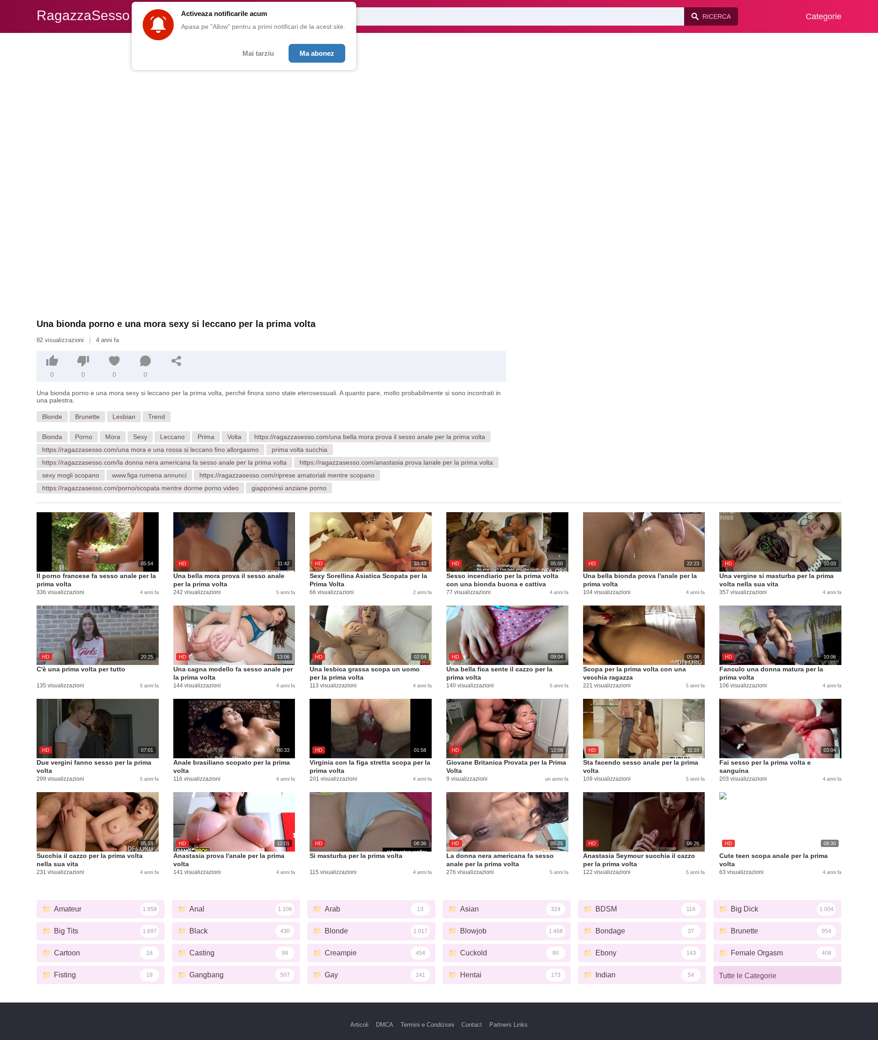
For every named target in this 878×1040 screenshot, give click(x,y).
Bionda (52, 436)
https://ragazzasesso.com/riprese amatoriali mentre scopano (287, 475)
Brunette (87, 416)
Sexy (140, 436)
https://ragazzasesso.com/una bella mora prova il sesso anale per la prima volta (369, 436)
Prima (206, 436)
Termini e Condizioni (427, 1024)
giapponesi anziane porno (289, 488)
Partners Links (508, 1024)
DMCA (384, 1024)
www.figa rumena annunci (149, 475)
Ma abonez (317, 53)
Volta (234, 436)
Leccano (172, 436)
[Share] (176, 361)
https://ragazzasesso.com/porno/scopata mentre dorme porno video (140, 488)
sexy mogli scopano (70, 475)
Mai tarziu (258, 53)
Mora (112, 436)
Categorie (823, 16)
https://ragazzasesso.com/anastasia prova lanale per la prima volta (396, 462)
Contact (471, 1024)
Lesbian (123, 416)
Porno (83, 436)
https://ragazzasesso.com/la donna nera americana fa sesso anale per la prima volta (164, 462)
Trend (156, 416)
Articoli (359, 1024)
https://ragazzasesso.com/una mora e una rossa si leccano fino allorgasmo (150, 449)
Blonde (52, 416)
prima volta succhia (299, 449)
